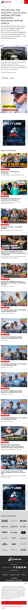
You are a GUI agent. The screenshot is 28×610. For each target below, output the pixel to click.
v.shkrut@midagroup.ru (14, 570)
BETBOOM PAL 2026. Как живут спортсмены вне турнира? (11, 199)
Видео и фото (7, 7)
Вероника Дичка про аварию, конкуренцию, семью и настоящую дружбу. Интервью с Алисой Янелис (12, 446)
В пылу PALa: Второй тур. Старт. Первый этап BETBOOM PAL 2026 (14, 364)
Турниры (14, 578)
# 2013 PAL (5, 78)
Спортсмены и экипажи (14, 580)
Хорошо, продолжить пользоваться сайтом (14, 603)
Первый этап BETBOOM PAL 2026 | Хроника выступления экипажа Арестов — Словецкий (14, 253)
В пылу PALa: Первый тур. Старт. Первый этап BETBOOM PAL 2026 (14, 418)
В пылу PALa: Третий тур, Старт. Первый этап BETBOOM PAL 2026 (13, 310)
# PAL (11, 78)
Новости (5, 574)
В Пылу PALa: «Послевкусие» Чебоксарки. (10, 172)
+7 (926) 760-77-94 (14, 564)
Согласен (14, 56)
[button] (26, 583)
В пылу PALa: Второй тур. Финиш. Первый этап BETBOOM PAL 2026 (11, 337)
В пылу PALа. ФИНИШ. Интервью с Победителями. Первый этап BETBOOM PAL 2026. (13, 282)
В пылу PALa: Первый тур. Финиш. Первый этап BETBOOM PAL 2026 (11, 391)
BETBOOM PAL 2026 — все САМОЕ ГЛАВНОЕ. (11, 227)
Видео (2, 7)
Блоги (24, 574)
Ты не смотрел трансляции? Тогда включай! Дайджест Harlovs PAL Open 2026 (13, 472)
